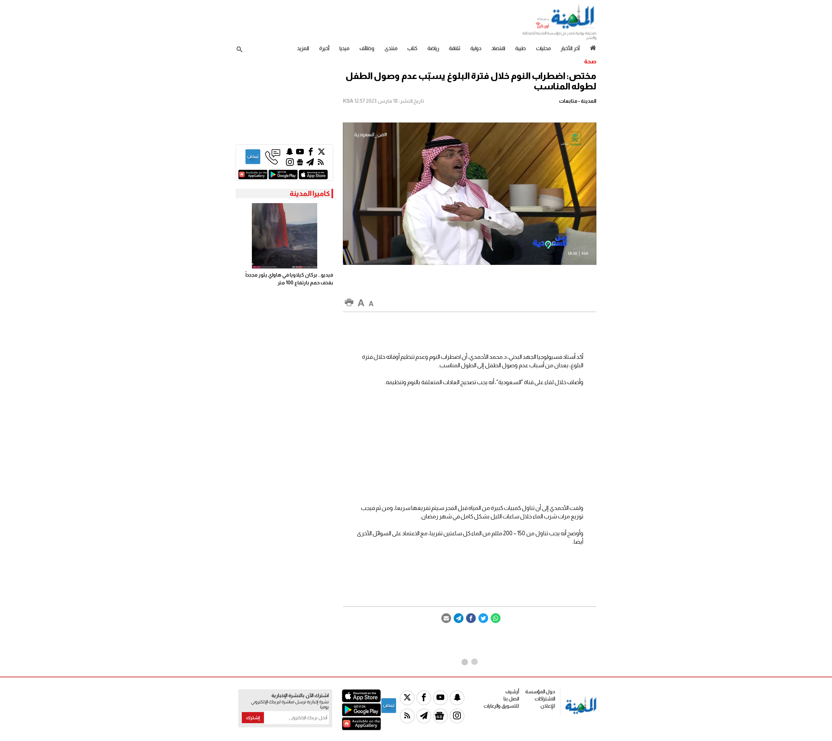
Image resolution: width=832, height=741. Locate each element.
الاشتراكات (545, 698)
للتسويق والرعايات (501, 705)
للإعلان (547, 705)
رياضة (433, 48)
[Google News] (300, 163)
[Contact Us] (273, 163)
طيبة (520, 48)
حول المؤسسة (540, 691)
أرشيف (512, 691)
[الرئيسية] (590, 48)
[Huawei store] (252, 177)
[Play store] (283, 177)
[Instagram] (290, 163)
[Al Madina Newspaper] (565, 28)
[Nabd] (253, 163)
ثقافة (454, 48)
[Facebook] (471, 618)
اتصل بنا (511, 698)
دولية (475, 48)
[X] (321, 153)
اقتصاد (498, 48)
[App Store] (313, 177)
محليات (543, 48)
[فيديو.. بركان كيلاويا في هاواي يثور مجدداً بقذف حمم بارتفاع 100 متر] (284, 235)
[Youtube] (300, 153)
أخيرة (324, 48)
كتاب (412, 48)
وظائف (366, 48)
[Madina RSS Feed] (321, 163)
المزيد (303, 48)
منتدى (390, 48)
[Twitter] (483, 618)
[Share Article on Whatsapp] (495, 618)
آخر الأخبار (570, 48)
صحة (590, 61)
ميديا (344, 48)
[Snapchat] (289, 153)
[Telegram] (458, 618)
